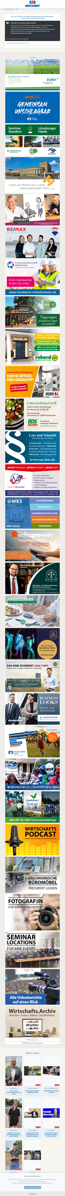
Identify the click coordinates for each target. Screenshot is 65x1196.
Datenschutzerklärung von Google (21, 33)
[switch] (7, 23)
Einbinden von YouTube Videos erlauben (23, 23)
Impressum (32, 1194)
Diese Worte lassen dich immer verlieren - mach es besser (51, 1134)
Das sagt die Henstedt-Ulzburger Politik (32, 1091)
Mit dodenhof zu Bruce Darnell (51, 1091)
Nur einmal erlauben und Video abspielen (17, 39)
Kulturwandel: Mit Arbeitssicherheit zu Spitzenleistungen (32, 1134)
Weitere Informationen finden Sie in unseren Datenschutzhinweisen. (32, 1183)
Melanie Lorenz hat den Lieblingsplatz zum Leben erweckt (13, 1134)
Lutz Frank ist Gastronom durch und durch (14, 1092)
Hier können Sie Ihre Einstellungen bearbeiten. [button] (33, 1181)
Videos (17, 9)
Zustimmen (36, 1187)
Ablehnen (28, 1187)
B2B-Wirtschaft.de (10, 9)
